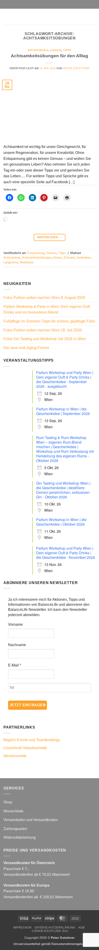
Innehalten (83, 257)
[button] (6, 16)
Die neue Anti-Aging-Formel (26, 348)
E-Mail (14, 665)
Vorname (15, 624)
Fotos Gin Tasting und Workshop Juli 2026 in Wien (44, 339)
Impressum (22, 927)
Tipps (67, 50)
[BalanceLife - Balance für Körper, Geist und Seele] (49, 17)
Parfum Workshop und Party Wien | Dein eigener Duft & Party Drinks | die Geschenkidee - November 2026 (65, 553)
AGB (81, 927)
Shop (7, 802)
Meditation (27, 262)
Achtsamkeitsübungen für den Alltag (49, 55)
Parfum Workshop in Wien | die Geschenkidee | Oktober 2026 (61, 522)
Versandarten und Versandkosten (30, 820)
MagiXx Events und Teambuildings (31, 740)
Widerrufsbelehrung (19, 837)
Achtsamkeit (11, 257)
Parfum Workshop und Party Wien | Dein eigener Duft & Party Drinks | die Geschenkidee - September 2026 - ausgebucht (64, 379)
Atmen (57, 257)
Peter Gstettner (76, 68)
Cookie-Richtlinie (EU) (50, 931)
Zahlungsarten (15, 829)
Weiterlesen (49, 237)
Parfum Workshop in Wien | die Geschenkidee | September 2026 (63, 411)
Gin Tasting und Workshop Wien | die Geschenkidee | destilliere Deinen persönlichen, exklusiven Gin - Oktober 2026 (63, 490)
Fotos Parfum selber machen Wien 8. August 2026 (44, 298)
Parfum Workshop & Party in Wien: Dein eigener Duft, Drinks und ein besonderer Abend (46, 309)
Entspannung (38, 50)
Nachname (17, 645)
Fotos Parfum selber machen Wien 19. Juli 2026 (42, 330)
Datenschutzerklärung (55, 927)
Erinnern (69, 257)
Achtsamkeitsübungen (37, 257)
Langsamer (10, 262)
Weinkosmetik (14, 756)
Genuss (55, 50)
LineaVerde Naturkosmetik (25, 748)
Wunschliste (13, 811)
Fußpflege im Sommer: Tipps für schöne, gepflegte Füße (49, 321)
